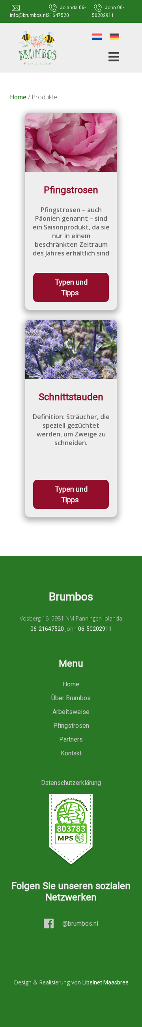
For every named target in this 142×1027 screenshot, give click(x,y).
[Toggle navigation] (111, 57)
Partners (71, 739)
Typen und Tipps (71, 287)
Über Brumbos (71, 698)
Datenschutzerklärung (71, 783)
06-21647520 (47, 629)
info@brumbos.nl (28, 15)
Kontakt (71, 753)
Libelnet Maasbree (105, 982)
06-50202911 (95, 629)
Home (18, 97)
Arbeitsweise (71, 712)
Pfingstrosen (71, 725)
